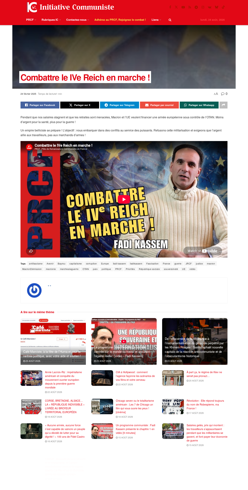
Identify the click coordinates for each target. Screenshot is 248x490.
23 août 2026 (32, 360)
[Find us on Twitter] (176, 7)
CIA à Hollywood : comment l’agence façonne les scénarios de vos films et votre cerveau (135, 375)
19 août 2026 (54, 416)
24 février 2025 (28, 93)
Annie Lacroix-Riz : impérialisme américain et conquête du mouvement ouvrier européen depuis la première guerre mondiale (63, 379)
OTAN (86, 268)
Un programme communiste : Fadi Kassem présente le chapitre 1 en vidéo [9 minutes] (135, 429)
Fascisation (152, 263)
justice (199, 263)
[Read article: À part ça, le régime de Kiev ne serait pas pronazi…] (173, 378)
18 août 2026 (125, 416)
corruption (91, 263)
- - (49, 285)
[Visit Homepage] (69, 7)
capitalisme (76, 263)
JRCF (189, 263)
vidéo (193, 268)
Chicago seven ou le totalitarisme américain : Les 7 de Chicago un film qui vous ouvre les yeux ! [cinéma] (135, 406)
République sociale (149, 268)
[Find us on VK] (209, 7)
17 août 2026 (196, 412)
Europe (105, 263)
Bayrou (61, 263)
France (166, 263)
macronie (51, 268)
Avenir (50, 263)
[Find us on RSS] (189, 7)
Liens (155, 20)
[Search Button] (170, 19)
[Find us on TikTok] (223, 7)
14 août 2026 (54, 473)
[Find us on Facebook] (170, 7)
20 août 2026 (196, 380)
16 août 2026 (54, 441)
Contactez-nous (76, 20)
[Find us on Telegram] (196, 7)
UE (183, 268)
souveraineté (171, 268)
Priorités (130, 268)
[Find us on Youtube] (183, 7)
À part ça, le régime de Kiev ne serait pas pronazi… (204, 374)
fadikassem (136, 263)
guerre (178, 263)
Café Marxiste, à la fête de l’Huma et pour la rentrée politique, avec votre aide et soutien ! (52, 353)
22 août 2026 (54, 391)
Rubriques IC (50, 20)
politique (106, 268)
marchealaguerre (69, 268)
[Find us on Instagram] (203, 7)
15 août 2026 (125, 437)
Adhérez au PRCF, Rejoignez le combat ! (120, 20)
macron (211, 263)
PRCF (30, 20)
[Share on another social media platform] (223, 105)
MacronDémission (32, 268)
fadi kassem (119, 263)
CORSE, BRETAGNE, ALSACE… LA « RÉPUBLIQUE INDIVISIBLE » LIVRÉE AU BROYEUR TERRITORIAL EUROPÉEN (65, 406)
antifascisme (35, 263)
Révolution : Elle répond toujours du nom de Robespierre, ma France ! (205, 404)
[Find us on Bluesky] (216, 7)
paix (95, 268)
